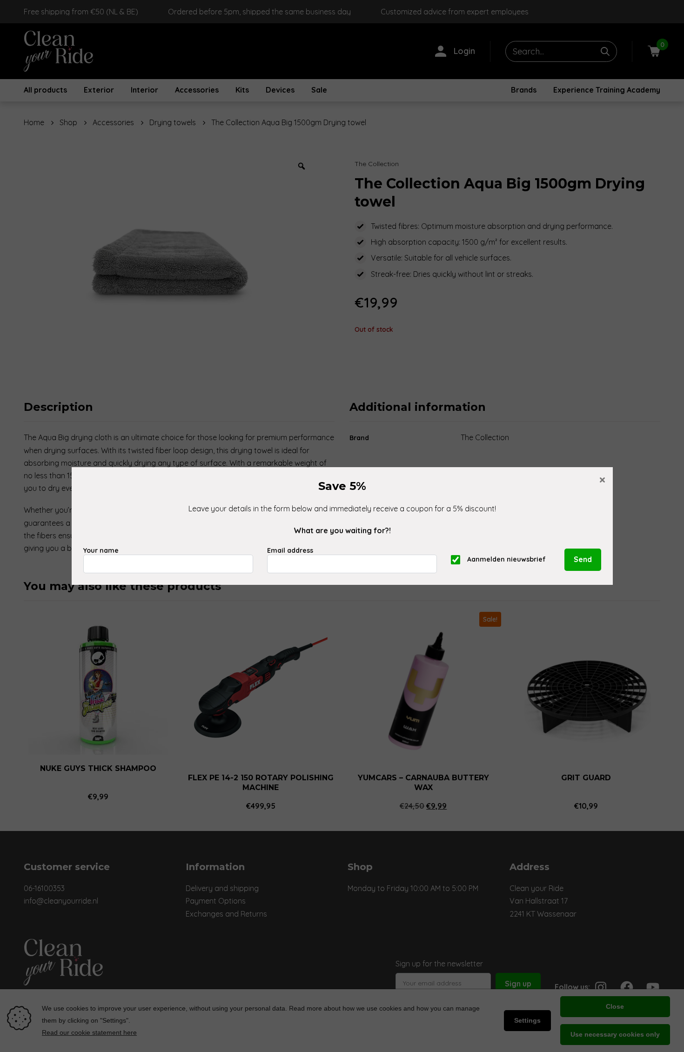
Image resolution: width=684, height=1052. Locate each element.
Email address (290, 550)
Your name (101, 550)
